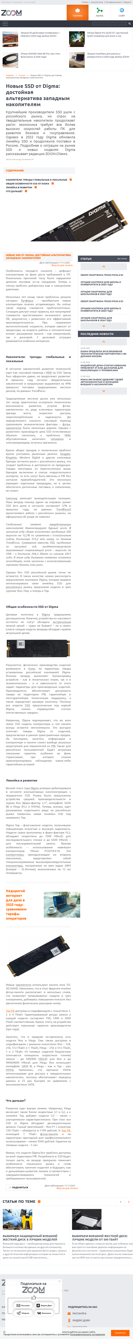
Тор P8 (10, 1010)
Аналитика (97, 2)
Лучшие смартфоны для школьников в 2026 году (96, 292)
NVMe (10, 1069)
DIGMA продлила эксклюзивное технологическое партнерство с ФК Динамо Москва (104, 353)
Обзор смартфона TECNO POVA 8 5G (102, 275)
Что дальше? (14, 191)
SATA (25, 1066)
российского (14, 586)
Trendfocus (63, 509)
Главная (10, 75)
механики (57, 438)
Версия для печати (62, 265)
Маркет (127, 2)
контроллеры (15, 854)
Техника (77, 15)
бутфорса (27, 300)
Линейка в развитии (19, 187)
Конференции (113, 2)
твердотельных (60, 524)
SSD (27, 705)
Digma (46, 614)
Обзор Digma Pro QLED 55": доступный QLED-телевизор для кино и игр (107, 34)
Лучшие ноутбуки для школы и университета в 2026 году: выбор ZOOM (108, 55)
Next (104, 326)
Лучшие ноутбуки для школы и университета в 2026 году (101, 283)
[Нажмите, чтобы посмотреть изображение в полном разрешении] (38, 657)
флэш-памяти (49, 1134)
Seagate (65, 453)
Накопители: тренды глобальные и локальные (36, 180)
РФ (53, 746)
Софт (122, 15)
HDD (49, 372)
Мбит (41, 1058)
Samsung (11, 498)
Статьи (22, 75)
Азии (31, 668)
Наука (99, 15)
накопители (23, 984)
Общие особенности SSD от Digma (27, 183)
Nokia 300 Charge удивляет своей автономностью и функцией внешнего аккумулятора (102, 382)
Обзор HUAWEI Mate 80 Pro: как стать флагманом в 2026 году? (40, 55)
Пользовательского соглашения (87, 1334)
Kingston (11, 457)
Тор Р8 (65, 1130)
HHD (67, 435)
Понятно (120, 1333)
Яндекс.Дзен (81, 1320)
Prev (104, 266)
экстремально (62, 621)
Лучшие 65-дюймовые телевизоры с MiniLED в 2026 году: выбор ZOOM (40, 34)
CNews (85, 2)
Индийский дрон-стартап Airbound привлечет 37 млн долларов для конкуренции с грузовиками (103, 368)
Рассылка (79, 1313)
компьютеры (14, 865)
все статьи (122, 259)
